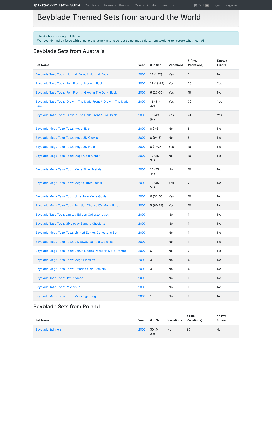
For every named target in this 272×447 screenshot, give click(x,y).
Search (167, 5)
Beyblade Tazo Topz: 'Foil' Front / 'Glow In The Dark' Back (76, 92)
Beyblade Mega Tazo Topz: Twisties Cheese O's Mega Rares (78, 205)
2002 (142, 329)
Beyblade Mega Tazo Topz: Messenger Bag (66, 296)
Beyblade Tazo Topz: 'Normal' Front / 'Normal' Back (72, 74)
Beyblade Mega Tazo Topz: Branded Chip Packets (71, 269)
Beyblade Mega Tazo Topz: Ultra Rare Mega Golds (71, 196)
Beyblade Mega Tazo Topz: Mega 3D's (63, 128)
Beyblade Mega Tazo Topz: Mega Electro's (65, 260)
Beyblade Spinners (48, 329)
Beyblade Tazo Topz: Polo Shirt (58, 287)
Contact (153, 5)
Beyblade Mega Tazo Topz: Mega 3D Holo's (66, 147)
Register (231, 5)
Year (138, 5)
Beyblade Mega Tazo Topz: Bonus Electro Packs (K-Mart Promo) (81, 251)
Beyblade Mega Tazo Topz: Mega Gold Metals (68, 156)
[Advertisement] (136, 392)
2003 (142, 74)
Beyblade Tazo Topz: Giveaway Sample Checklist (70, 223)
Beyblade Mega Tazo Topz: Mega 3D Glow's (67, 137)
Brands (124, 5)
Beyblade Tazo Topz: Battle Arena (59, 278)
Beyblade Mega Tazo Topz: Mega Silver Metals (68, 169)
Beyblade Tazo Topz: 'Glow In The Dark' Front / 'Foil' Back (76, 115)
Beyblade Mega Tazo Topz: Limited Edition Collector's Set (76, 232)
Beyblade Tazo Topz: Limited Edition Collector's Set (72, 214)
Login (216, 5)
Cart (202, 5)
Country (91, 5)
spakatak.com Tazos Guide (56, 5)
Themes (108, 5)
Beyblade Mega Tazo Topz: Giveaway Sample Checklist (75, 241)
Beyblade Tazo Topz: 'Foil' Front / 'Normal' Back (69, 83)
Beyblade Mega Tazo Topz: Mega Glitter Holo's (69, 183)
